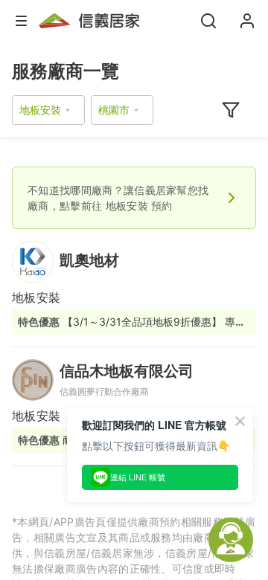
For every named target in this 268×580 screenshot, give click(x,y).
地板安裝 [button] (40, 109)
